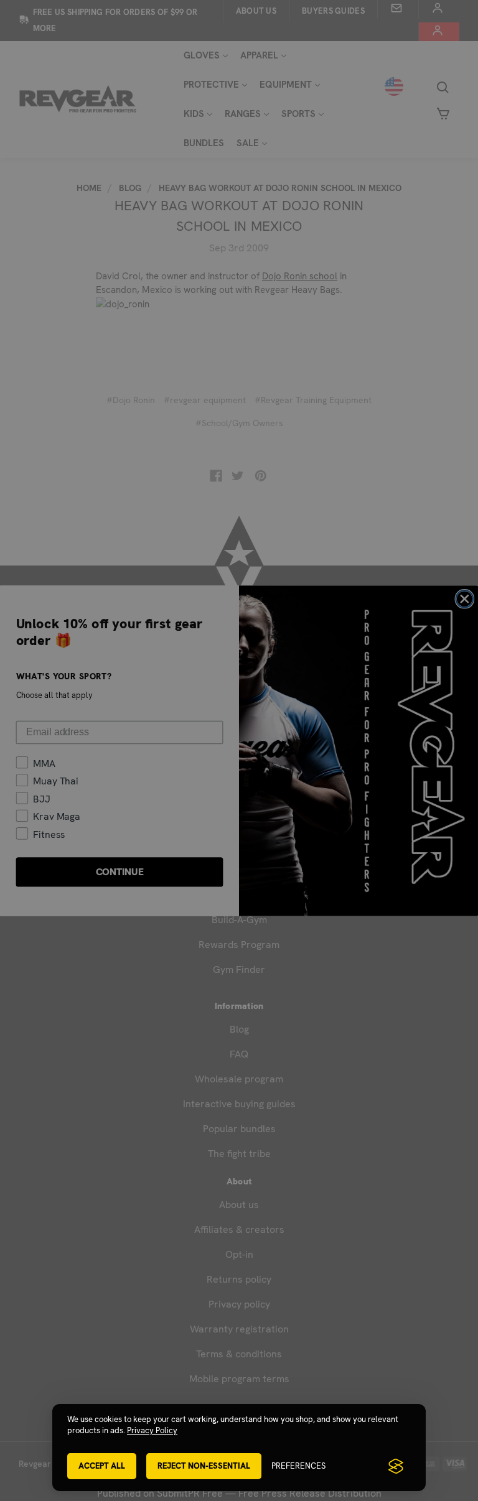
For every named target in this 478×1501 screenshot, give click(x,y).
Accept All (101, 1466)
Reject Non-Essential (203, 1466)
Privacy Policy (152, 1430)
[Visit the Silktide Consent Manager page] (396, 1466)
